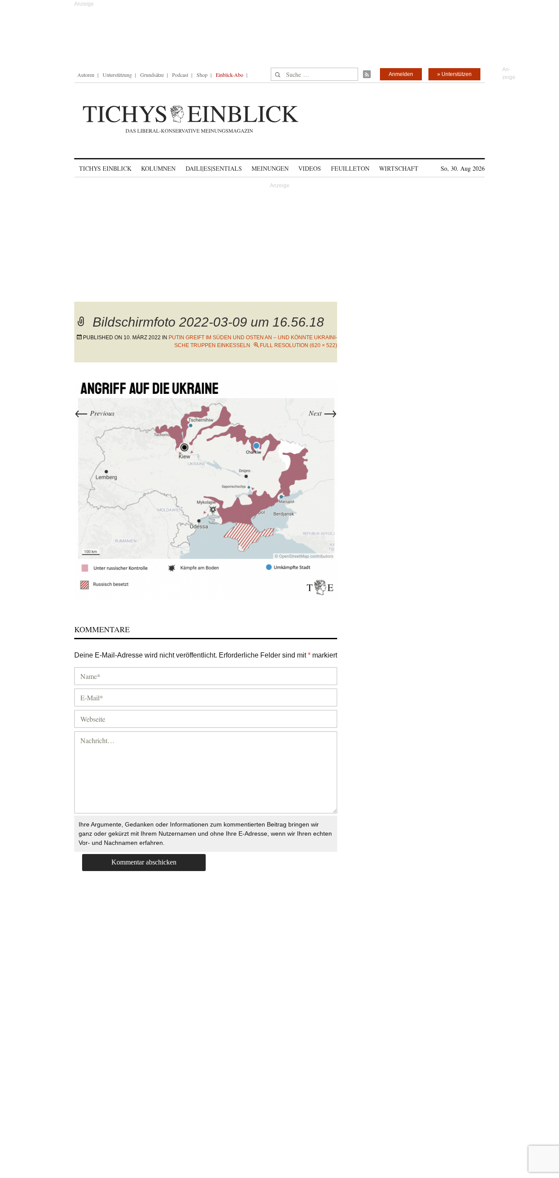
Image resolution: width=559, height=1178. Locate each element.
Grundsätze (152, 74)
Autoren (85, 74)
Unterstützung (117, 74)
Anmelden (401, 74)
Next (323, 412)
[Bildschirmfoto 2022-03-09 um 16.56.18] (205, 489)
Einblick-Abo (229, 74)
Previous (94, 412)
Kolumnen (158, 168)
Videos (309, 168)
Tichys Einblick (105, 168)
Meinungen (270, 168)
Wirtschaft (398, 168)
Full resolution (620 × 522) (298, 345)
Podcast (180, 74)
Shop (202, 74)
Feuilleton (350, 168)
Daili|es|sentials (214, 168)
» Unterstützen (454, 74)
